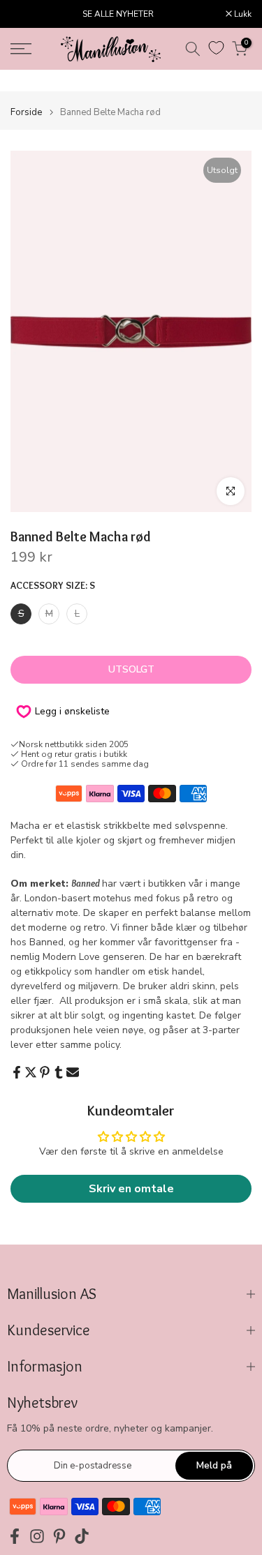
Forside (26, 112)
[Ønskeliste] (216, 47)
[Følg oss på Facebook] (14, 1536)
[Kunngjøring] (118, 14)
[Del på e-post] (72, 1072)
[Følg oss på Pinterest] (59, 1536)
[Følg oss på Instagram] (37, 1536)
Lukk (242, 14)
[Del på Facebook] (16, 1072)
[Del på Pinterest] (44, 1072)
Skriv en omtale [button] (131, 1188)
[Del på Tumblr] (58, 1072)
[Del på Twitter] (30, 1072)
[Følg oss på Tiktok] (81, 1536)
